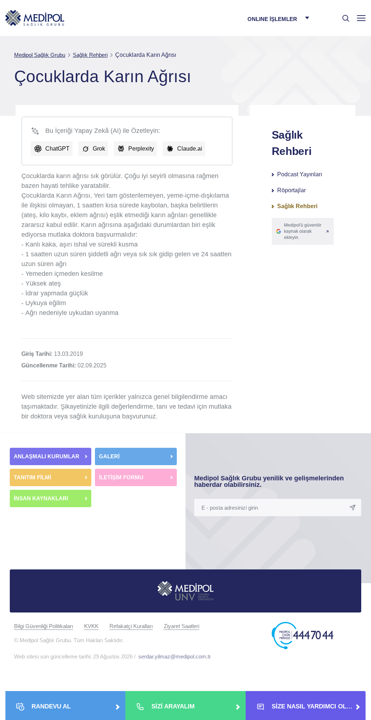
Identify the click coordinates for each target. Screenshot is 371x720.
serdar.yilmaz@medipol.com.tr (174, 656)
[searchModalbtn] (343, 15)
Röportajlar (291, 190)
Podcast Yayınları (299, 174)
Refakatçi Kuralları (131, 626)
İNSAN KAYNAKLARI (42, 498)
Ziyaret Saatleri (181, 626)
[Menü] (361, 18)
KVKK (91, 626)
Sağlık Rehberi (297, 206)
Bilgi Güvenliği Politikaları (43, 626)
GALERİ (109, 456)
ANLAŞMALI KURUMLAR (46, 456)
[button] (303, 231)
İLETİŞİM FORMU (121, 477)
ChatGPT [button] (57, 149)
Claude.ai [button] (189, 149)
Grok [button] (99, 149)
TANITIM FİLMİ (32, 477)
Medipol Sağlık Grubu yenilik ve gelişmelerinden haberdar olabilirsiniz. (269, 481)
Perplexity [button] (141, 149)
